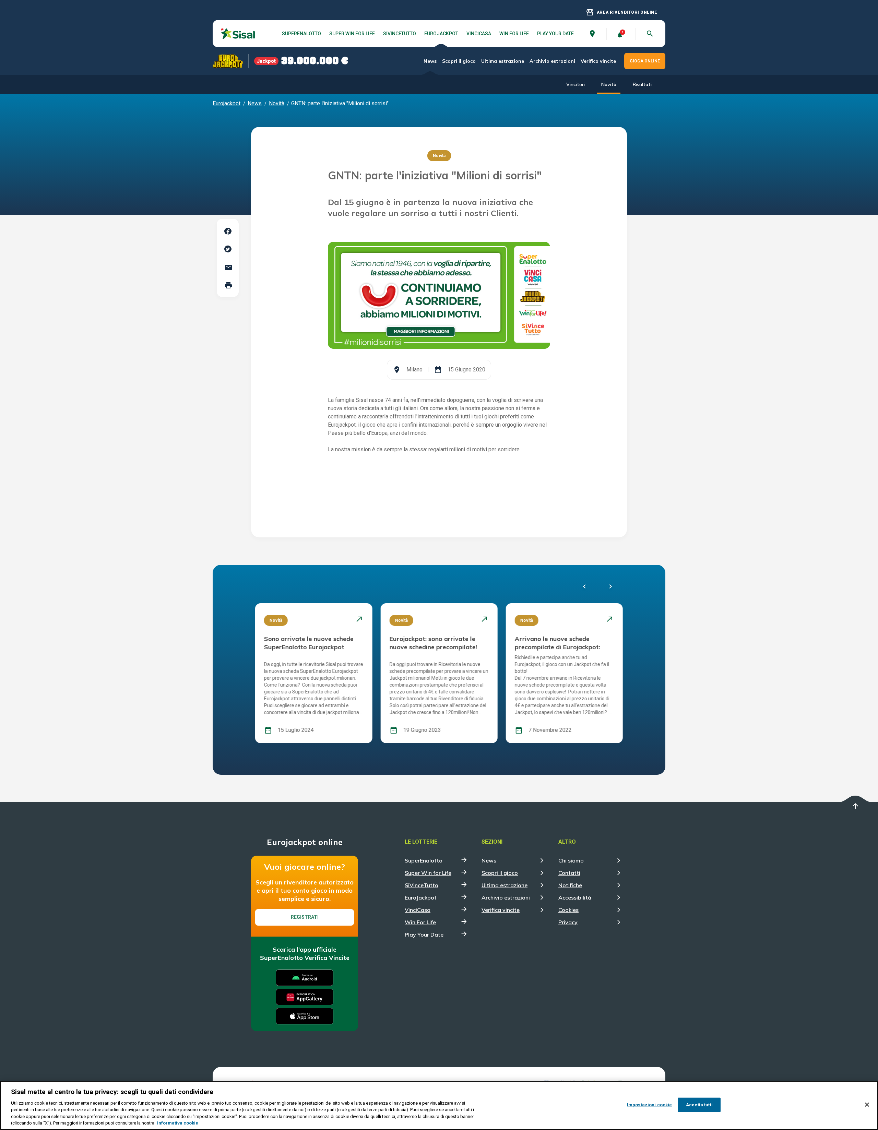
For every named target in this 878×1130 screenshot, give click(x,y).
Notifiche (570, 885)
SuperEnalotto (301, 33)
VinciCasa (478, 33)
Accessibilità (574, 897)
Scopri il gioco (459, 61)
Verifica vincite (598, 61)
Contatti (569, 872)
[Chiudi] (867, 1104)
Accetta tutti (699, 1104)
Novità (608, 84)
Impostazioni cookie (649, 1104)
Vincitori (575, 84)
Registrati (305, 917)
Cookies (568, 909)
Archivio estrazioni (552, 61)
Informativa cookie (177, 1123)
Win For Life (514, 33)
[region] (439, 1105)
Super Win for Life (352, 33)
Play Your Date (555, 33)
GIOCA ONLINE (645, 61)
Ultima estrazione (502, 61)
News (430, 61)
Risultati (642, 84)
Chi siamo (571, 860)
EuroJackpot (441, 33)
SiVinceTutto (399, 33)
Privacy (568, 922)
